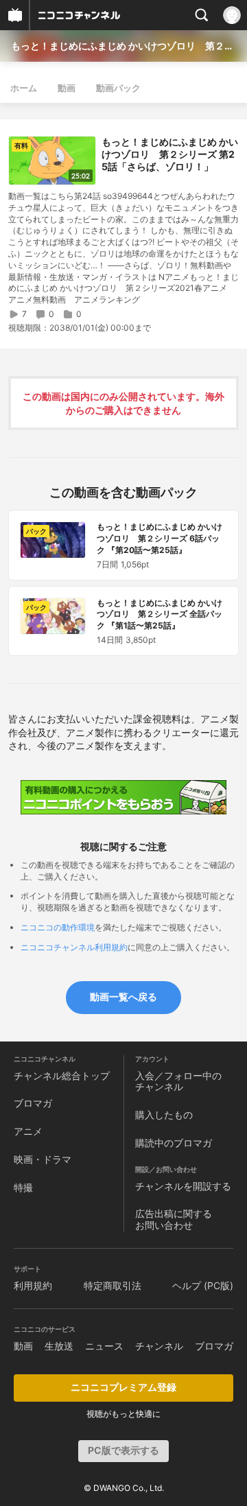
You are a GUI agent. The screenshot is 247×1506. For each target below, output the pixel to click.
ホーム (23, 87)
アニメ (28, 1131)
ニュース (104, 1346)
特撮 (23, 1187)
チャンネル (159, 1346)
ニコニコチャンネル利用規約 (74, 947)
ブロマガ (33, 1103)
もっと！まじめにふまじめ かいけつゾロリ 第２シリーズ (123, 45)
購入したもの (164, 1114)
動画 (66, 87)
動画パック (118, 87)
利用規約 (33, 1285)
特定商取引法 (112, 1285)
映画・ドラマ (42, 1159)
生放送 (59, 1346)
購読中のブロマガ (173, 1143)
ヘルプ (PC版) (202, 1285)
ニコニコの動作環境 (58, 927)
